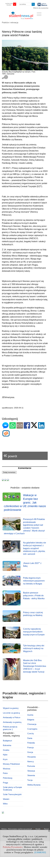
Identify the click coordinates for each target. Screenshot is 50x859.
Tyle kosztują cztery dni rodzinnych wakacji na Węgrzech (33, 648)
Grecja (30, 752)
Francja (30, 748)
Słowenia (31, 775)
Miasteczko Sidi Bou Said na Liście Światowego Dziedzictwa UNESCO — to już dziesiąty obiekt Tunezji (34, 666)
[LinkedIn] (41, 427)
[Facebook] (27, 427)
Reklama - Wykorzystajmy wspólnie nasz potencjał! (17, 829)
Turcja (29, 780)
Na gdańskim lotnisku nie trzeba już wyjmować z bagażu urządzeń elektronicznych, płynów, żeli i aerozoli (34, 548)
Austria (30, 715)
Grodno (6, 750)
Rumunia (31, 766)
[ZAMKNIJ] (40, 852)
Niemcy (30, 762)
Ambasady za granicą (12, 722)
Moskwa (6, 769)
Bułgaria (30, 720)
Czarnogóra (32, 729)
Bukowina (7, 745)
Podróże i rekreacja (10, 22)
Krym (5, 759)
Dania (29, 738)
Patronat (46, 829)
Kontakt (38, 829)
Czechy (30, 734)
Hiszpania (31, 757)
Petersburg (7, 778)
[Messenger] (5, 427)
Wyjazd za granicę (10, 708)
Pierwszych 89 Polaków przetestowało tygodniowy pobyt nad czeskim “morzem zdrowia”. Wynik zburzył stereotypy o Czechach (24, 526)
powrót (10, 455)
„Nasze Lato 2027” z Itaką (32, 564)
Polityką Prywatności (13, 847)
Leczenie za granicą (11, 713)
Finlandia (31, 743)
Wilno (5, 804)
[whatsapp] (12, 427)
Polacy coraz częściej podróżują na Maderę (33, 613)
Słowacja (31, 771)
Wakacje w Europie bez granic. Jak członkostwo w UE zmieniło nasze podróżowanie (25, 502)
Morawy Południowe (11, 764)
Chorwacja (31, 724)
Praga (5, 783)
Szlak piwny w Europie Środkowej (12, 788)
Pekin (5, 773)
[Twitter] (34, 427)
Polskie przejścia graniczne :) (10, 728)
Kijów (5, 755)
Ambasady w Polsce (11, 717)
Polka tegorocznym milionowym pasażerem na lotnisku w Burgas (34, 581)
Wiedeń (6, 799)
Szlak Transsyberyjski (12, 794)
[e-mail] (20, 427)
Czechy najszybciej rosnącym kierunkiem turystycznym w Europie (34, 632)
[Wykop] (6, 435)
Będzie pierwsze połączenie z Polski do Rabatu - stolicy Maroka (33, 596)
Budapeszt (7, 741)
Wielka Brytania (33, 785)
